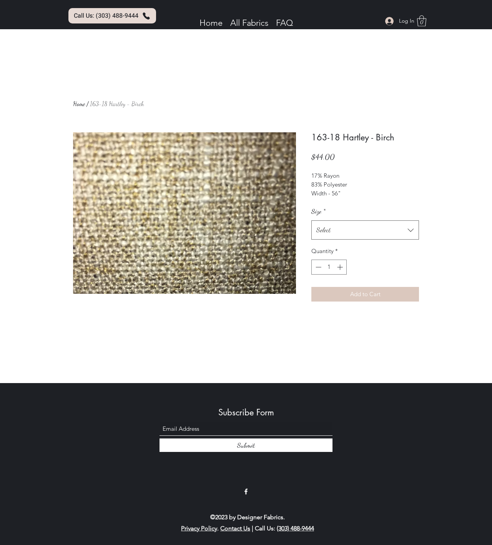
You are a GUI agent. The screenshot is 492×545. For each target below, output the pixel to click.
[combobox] (365, 230)
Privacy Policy (199, 528)
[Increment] (341, 267)
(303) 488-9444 (295, 528)
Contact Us (235, 528)
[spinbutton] (329, 267)
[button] (421, 21)
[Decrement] (317, 267)
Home (79, 103)
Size (318, 211)
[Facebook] (246, 491)
